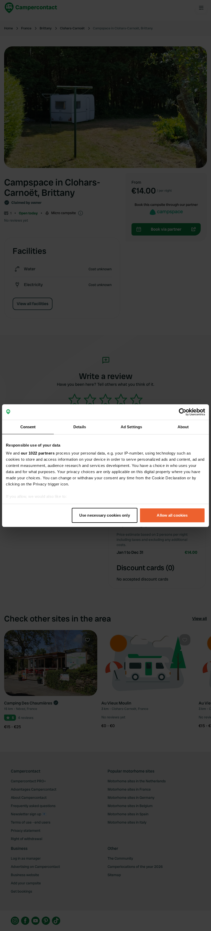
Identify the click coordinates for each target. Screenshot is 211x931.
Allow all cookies (172, 515)
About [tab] (183, 427)
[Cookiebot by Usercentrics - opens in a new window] (182, 412)
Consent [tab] (28, 427)
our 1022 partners (38, 453)
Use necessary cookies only (104, 515)
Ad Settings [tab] (131, 427)
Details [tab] (79, 427)
